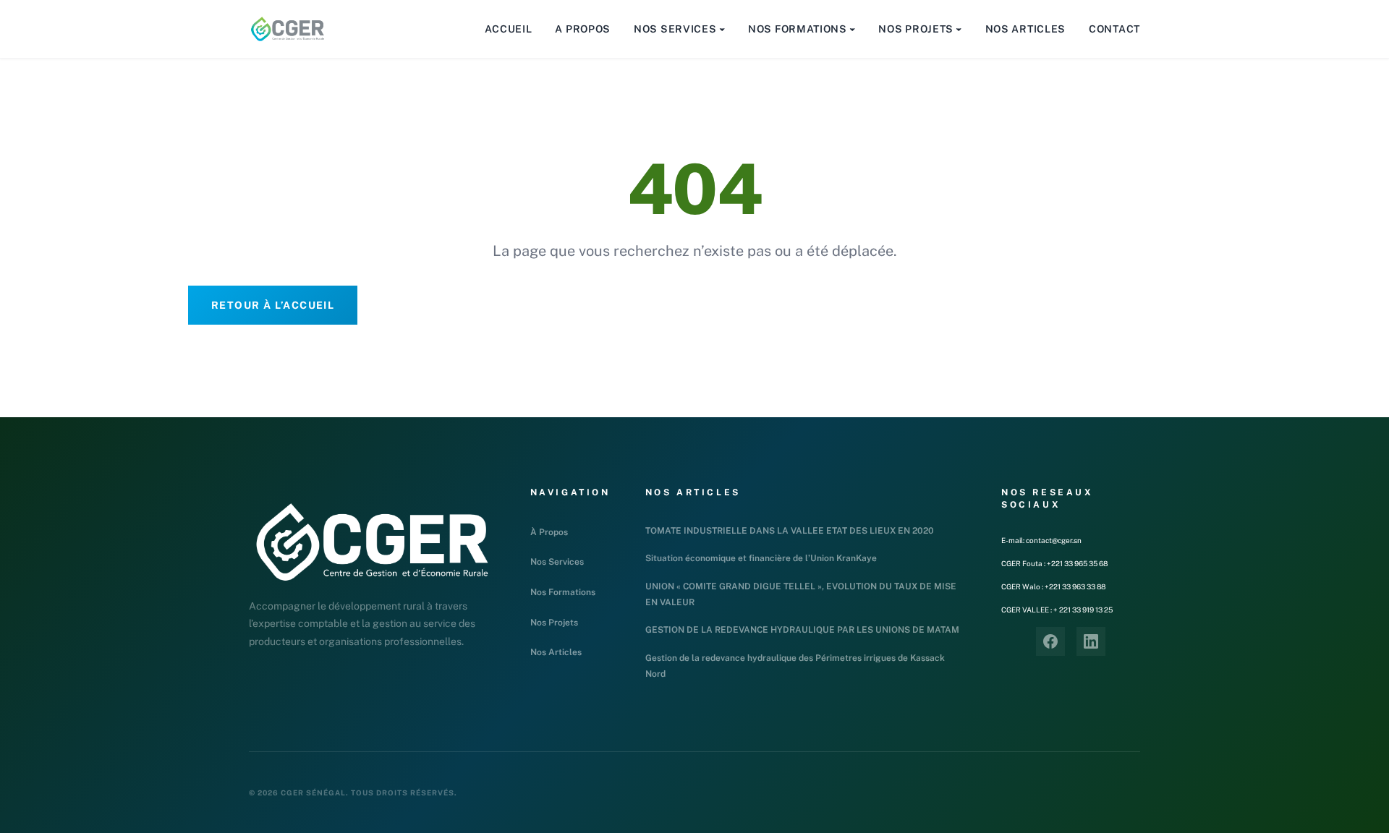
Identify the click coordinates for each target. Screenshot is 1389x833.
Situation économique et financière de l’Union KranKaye (761, 558)
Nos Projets (554, 623)
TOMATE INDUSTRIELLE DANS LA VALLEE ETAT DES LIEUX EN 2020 (789, 531)
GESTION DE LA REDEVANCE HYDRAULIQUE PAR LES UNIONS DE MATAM (802, 630)
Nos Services (557, 562)
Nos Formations (562, 592)
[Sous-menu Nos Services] (722, 29)
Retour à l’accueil (272, 305)
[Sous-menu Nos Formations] (852, 29)
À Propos (549, 532)
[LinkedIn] (1090, 641)
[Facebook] (1050, 641)
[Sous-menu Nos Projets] (958, 29)
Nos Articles (556, 652)
